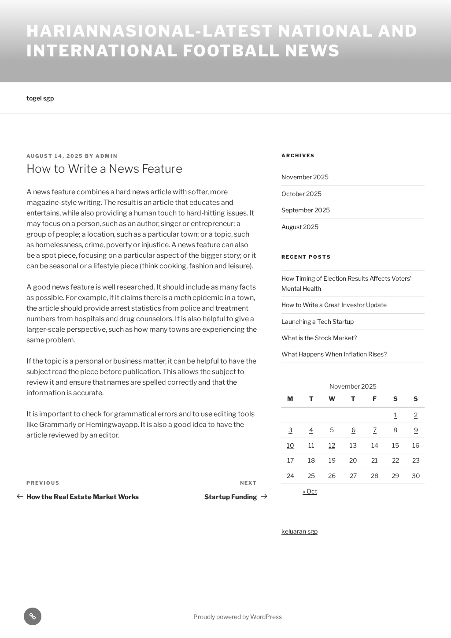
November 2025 (305, 177)
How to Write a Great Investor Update (334, 304)
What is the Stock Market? (319, 337)
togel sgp (40, 98)
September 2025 (305, 210)
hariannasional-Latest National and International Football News (222, 40)
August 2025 (299, 226)
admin (107, 156)
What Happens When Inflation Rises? (334, 354)
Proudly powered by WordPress (237, 616)
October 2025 (301, 193)
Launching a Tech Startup (317, 321)
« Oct (310, 491)
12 (332, 445)
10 (290, 445)
